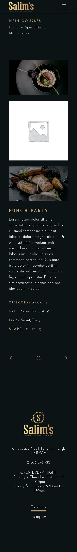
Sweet (25, 320)
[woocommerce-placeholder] (38, 130)
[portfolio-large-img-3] (38, 183)
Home (13, 27)
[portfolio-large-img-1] (38, 77)
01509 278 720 (38, 463)
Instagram (38, 517)
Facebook (38, 507)
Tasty (36, 320)
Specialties (33, 27)
